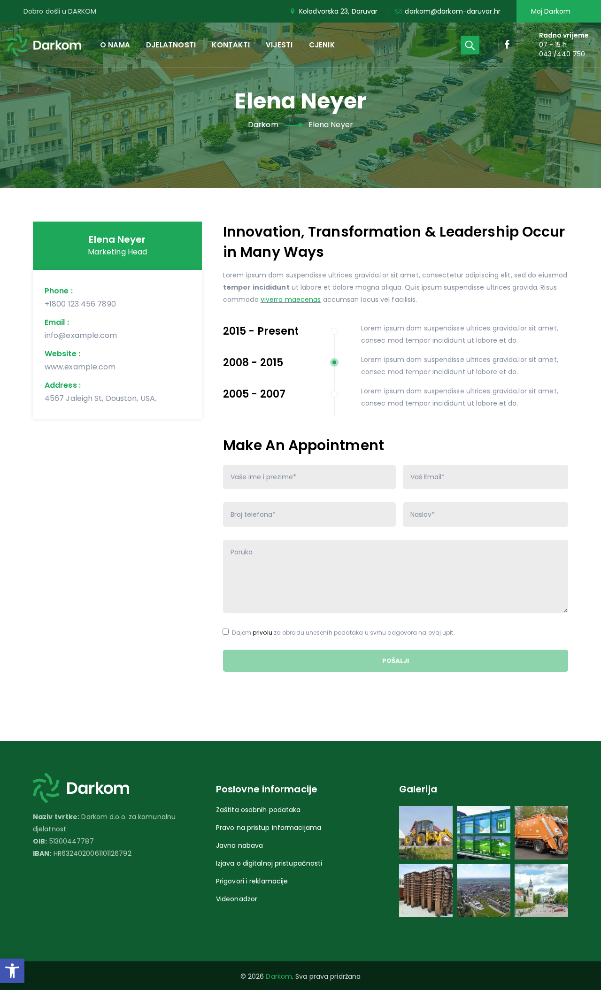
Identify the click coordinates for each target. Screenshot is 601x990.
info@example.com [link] (81, 335)
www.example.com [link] (80, 366)
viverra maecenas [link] (291, 299)
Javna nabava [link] (239, 845)
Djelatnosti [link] (171, 45)
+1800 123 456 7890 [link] (80, 304)
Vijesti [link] (279, 45)
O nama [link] (115, 45)
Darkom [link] (279, 976)
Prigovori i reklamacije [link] (252, 881)
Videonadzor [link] (236, 899)
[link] (12, 971)
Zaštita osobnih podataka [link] (258, 809)
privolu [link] (262, 633)
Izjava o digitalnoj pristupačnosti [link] (269, 863)
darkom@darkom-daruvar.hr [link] (452, 11)
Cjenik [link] (322, 45)
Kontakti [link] (231, 45)
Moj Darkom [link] (550, 11)
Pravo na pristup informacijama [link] (268, 827)
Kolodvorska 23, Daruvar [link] (338, 11)
